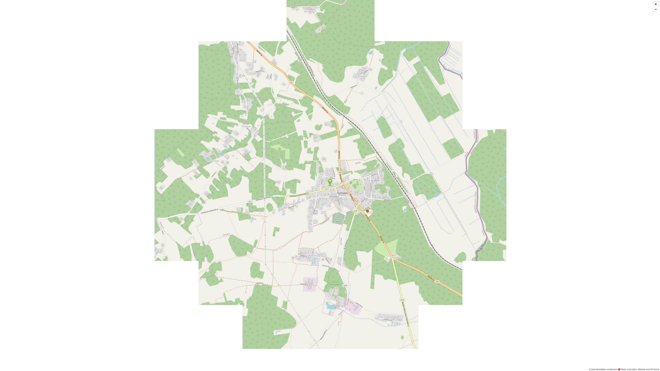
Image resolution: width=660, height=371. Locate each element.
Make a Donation (629, 369)
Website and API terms (648, 369)
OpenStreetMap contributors (604, 369)
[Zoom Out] (655, 9)
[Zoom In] (655, 4)
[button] (330, 182)
